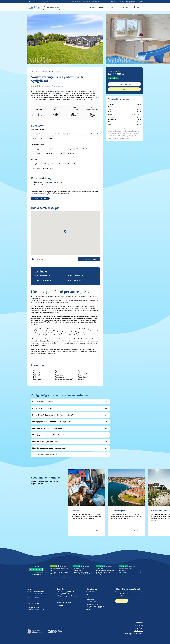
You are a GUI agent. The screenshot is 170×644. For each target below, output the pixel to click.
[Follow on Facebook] (57, 605)
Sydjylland (44, 71)
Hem (32, 71)
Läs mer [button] (89, 99)
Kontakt (140, 1)
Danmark (102, 7)
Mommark (51, 71)
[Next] (98, 39)
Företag (113, 1)
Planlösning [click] (41, 198)
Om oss (121, 1)
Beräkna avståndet (89, 259)
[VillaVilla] (33, 7)
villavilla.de (139, 625)
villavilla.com (138, 631)
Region (37, 71)
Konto (139, 7)
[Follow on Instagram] (60, 605)
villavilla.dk (139, 623)
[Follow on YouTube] (62, 605)
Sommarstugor (89, 7)
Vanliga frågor (130, 1)
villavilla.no (139, 628)
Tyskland (113, 7)
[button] (65, 231)
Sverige (124, 7)
